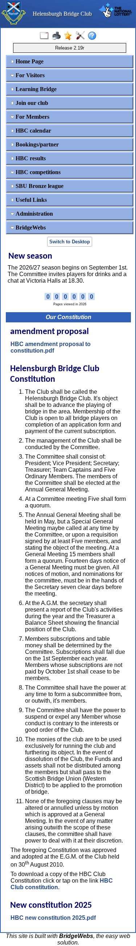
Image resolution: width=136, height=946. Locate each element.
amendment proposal (49, 331)
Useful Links (30, 200)
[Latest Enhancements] (70, 36)
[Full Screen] (46, 36)
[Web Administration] (82, 36)
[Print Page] (58, 36)
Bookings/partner (36, 144)
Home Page (29, 61)
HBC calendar (32, 130)
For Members (31, 117)
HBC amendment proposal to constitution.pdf (51, 347)
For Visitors (29, 75)
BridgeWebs (30, 227)
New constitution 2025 (51, 905)
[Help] (94, 36)
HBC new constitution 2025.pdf (53, 918)
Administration (33, 214)
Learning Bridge (35, 89)
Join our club (31, 103)
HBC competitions (37, 172)
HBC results (30, 158)
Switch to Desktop (69, 241)
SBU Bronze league (38, 186)
